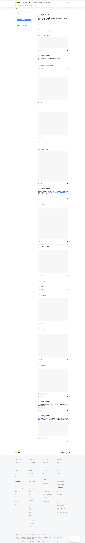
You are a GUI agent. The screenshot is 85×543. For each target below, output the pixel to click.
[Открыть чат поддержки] (82, 540)
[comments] (42, 25)
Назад (17, 7)
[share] (67, 25)
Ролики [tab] (43, 10)
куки (75, 537)
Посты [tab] (38, 10)
